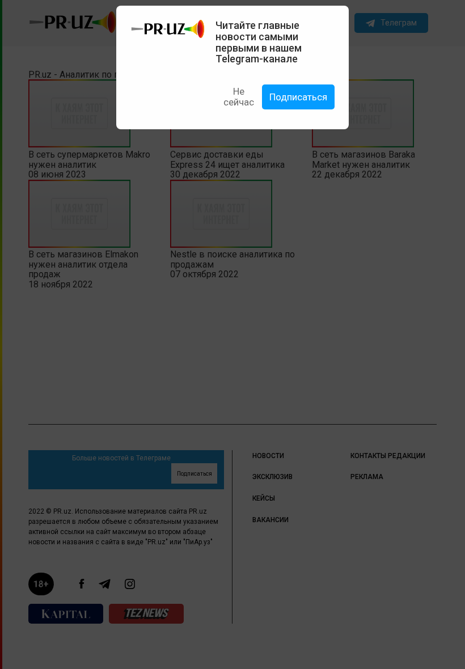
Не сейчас (238, 97)
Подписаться (298, 97)
